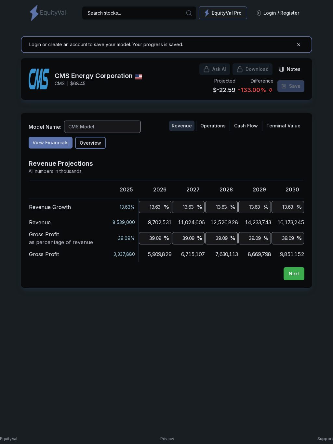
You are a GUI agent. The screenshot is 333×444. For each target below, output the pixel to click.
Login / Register (281, 13)
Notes (293, 69)
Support (325, 438)
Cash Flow (246, 125)
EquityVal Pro (227, 13)
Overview (90, 143)
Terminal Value (283, 125)
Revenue (182, 125)
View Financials (51, 142)
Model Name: (45, 127)
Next (294, 273)
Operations (213, 125)
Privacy (167, 438)
